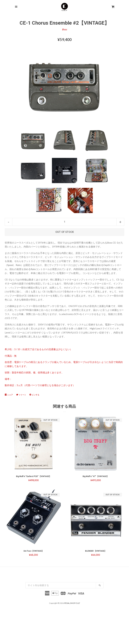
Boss (64, 29)
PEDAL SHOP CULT (72, 603)
